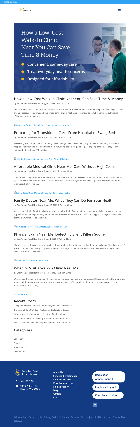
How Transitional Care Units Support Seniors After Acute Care (42, 322)
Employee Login (104, 387)
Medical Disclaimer (100, 417)
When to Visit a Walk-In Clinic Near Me (46, 268)
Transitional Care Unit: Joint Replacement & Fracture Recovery (42, 310)
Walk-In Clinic (63, 103)
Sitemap (64, 417)
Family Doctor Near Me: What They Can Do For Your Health (64, 200)
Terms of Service (79, 417)
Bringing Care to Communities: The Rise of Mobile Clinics (40, 314)
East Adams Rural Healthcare (30, 103)
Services (17, 343)
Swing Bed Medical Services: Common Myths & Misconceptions (43, 305)
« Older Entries (21, 294)
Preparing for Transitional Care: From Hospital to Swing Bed (64, 132)
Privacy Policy (51, 417)
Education (18, 339)
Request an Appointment (103, 377)
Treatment (19, 347)
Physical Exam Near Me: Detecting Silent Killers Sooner (60, 234)
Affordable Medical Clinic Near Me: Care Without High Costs (64, 166)
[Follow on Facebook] (95, 405)
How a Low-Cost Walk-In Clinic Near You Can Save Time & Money (68, 98)
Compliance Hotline (106, 395)
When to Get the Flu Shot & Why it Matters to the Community (42, 318)
